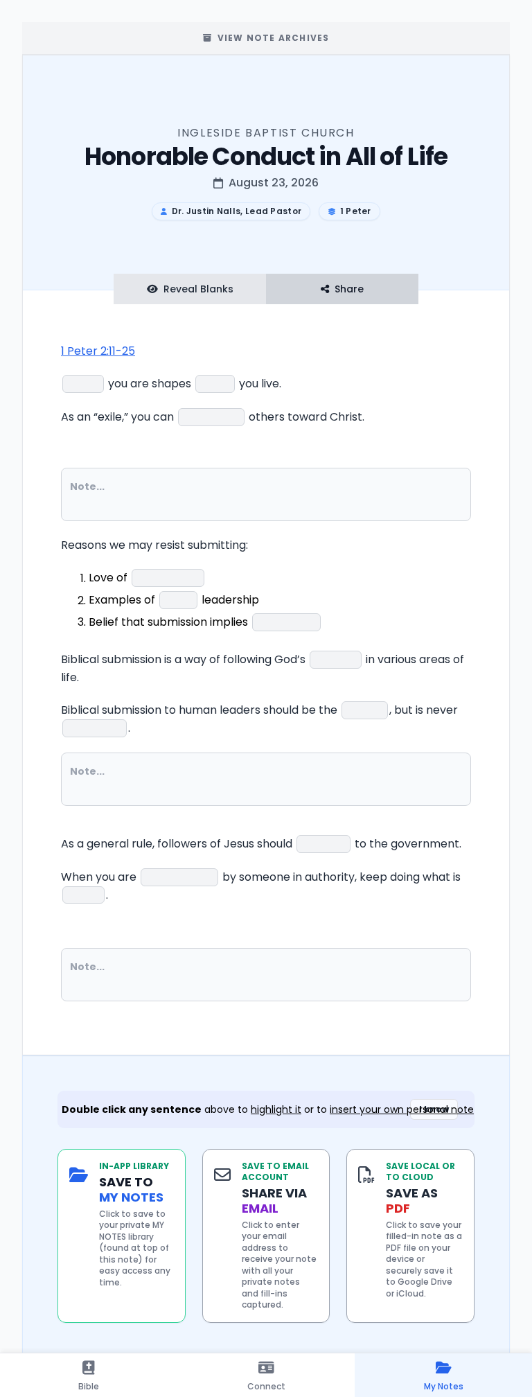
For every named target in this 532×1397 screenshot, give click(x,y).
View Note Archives (274, 38)
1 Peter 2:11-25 (98, 351)
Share (349, 289)
